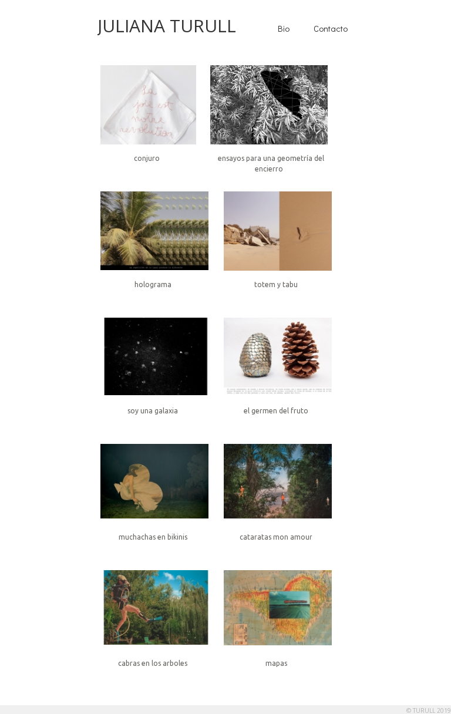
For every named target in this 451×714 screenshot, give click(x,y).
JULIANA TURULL (166, 26)
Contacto (331, 28)
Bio (284, 28)
